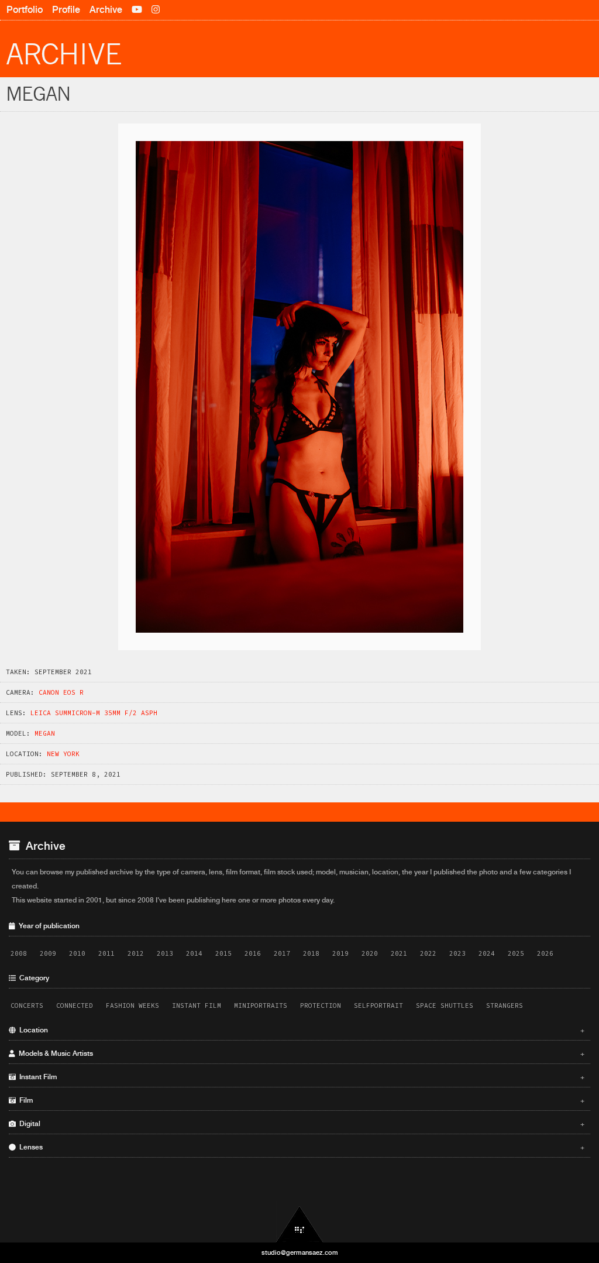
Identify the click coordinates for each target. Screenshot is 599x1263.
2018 (311, 953)
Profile (66, 9)
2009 (48, 953)
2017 (282, 953)
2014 (194, 953)
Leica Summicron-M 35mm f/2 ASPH (93, 713)
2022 (428, 953)
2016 (253, 953)
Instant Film (196, 1005)
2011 (106, 953)
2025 (516, 953)
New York (63, 754)
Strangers (504, 1005)
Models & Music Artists (300, 1053)
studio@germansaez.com (299, 1252)
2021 (399, 953)
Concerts (27, 1005)
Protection (320, 1005)
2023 (457, 953)
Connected (74, 1005)
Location (300, 1030)
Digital (300, 1124)
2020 (370, 953)
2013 (165, 953)
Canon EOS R (61, 692)
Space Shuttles (444, 1005)
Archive (105, 9)
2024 (486, 953)
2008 (19, 953)
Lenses (300, 1147)
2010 (77, 953)
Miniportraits (260, 1005)
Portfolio (24, 9)
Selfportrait (378, 1005)
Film (300, 1100)
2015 (223, 953)
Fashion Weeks (132, 1005)
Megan (45, 733)
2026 (545, 953)
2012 (136, 953)
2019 (340, 953)
